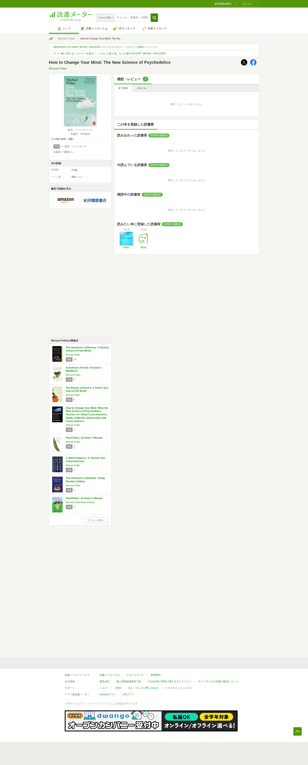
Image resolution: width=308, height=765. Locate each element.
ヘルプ (103, 688)
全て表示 (123, 88)
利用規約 (156, 675)
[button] (154, 17)
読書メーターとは (110, 675)
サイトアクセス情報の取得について (218, 681)
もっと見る (98, 520)
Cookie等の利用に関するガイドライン (170, 681)
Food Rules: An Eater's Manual (84, 437)
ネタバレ (142, 88)
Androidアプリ (108, 694)
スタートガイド (135, 675)
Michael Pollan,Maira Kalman (80, 502)
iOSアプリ (129, 694)
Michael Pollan (66, 38)
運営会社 (105, 681)
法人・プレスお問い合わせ (143, 688)
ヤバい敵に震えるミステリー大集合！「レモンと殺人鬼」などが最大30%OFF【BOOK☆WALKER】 (110, 53)
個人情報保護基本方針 (128, 681)
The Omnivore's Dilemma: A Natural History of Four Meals (87, 349)
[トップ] (51, 39)
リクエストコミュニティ (179, 688)
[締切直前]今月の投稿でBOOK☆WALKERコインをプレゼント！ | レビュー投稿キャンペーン (106, 47)
